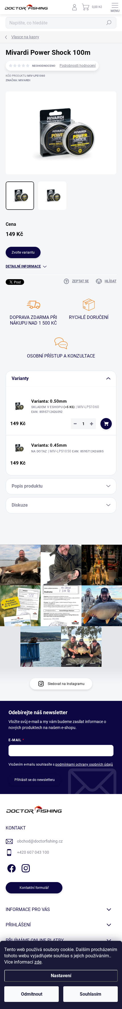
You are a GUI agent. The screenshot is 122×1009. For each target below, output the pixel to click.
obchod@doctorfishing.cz (40, 841)
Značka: (18, 80)
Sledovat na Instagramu (66, 684)
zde (37, 962)
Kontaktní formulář (34, 888)
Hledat (109, 23)
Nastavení (61, 975)
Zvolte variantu (23, 252)
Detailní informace (23, 266)
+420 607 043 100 (33, 852)
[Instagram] (25, 867)
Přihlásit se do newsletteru (34, 780)
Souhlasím (90, 994)
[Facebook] (11, 867)
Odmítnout (31, 994)
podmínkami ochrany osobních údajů (84, 764)
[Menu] (115, 7)
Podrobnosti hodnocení (78, 66)
